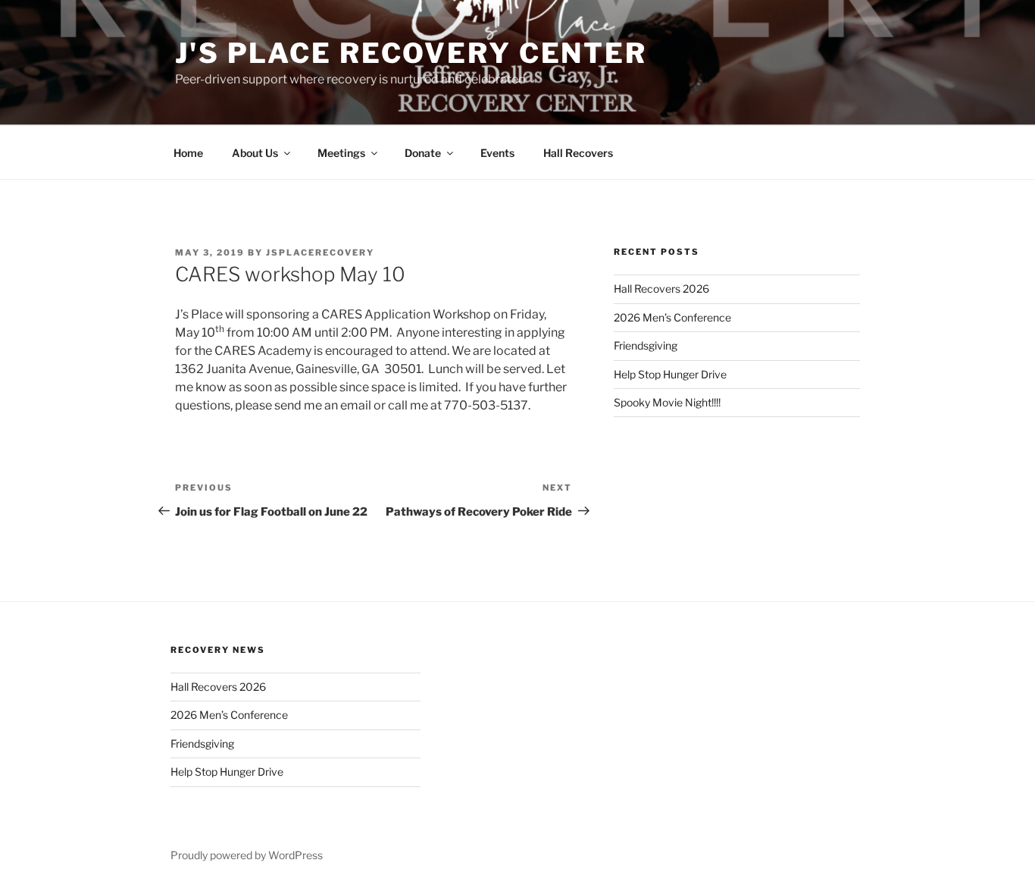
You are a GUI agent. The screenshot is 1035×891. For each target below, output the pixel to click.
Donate (423, 152)
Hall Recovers (578, 152)
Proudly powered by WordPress (246, 855)
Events (497, 152)
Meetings (341, 152)
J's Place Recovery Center (411, 53)
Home (188, 152)
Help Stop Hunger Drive (670, 374)
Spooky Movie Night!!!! (667, 402)
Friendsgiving (645, 345)
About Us (255, 152)
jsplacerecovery (320, 252)
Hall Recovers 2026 (661, 288)
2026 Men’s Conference (672, 317)
